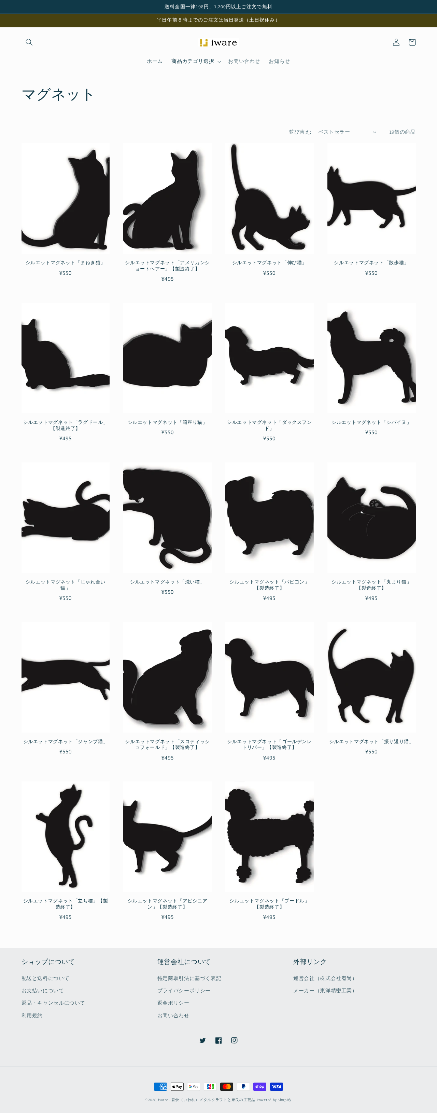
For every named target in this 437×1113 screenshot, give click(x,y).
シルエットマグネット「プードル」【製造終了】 (269, 904)
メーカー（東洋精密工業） (325, 990)
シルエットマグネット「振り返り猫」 (371, 741)
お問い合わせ (173, 1015)
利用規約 (32, 1015)
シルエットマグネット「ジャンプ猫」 (65, 741)
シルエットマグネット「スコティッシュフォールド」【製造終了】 (167, 744)
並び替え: (300, 132)
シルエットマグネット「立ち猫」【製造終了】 (65, 904)
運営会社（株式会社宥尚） (325, 978)
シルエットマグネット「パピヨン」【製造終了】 (269, 585)
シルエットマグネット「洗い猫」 (167, 582)
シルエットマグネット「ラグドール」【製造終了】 (65, 425)
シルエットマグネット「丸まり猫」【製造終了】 (371, 585)
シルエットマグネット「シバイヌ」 (371, 422)
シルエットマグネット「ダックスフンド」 (269, 425)
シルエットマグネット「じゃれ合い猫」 (65, 585)
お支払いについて (43, 990)
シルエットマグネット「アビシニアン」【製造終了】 (168, 904)
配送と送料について (46, 978)
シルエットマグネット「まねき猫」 (65, 262)
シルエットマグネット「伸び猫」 (269, 262)
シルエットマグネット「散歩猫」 (371, 262)
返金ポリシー (173, 1003)
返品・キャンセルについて (54, 1003)
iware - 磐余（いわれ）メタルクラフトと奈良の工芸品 (206, 1100)
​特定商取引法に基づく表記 (189, 978)
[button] (29, 42)
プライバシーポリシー (184, 990)
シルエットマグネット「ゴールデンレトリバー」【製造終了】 (269, 744)
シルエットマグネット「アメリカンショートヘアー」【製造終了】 (167, 265)
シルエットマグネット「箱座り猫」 (168, 422)
